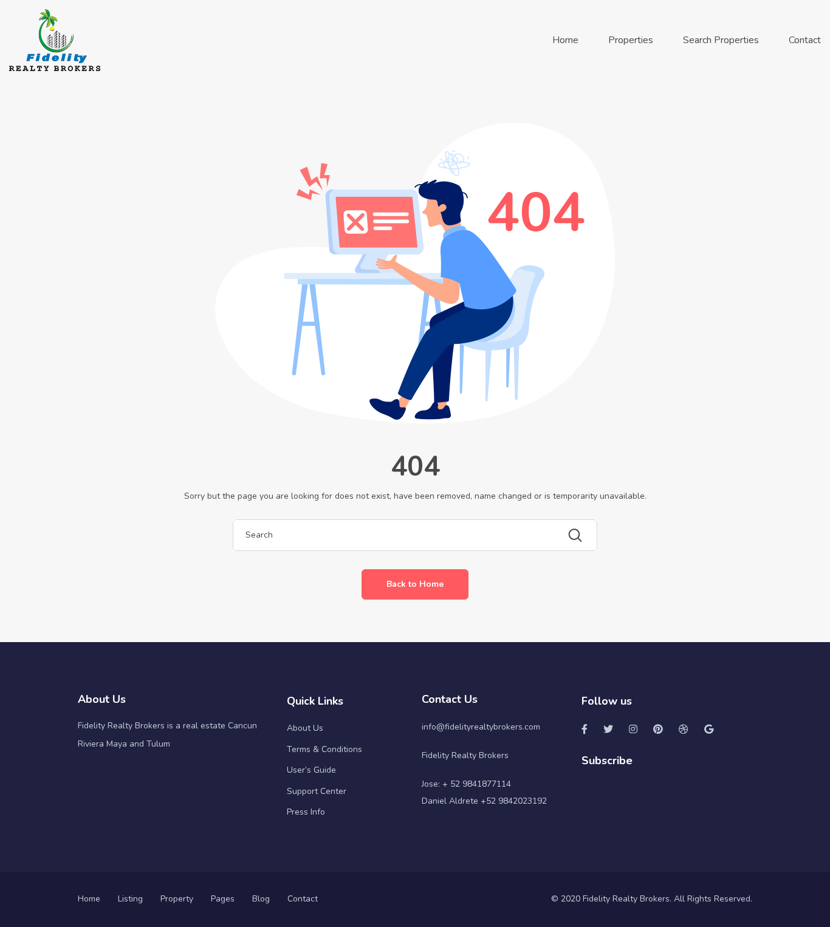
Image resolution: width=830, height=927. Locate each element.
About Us (305, 728)
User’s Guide (311, 770)
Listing (130, 899)
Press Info (306, 812)
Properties (630, 40)
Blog (261, 899)
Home (565, 40)
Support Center (316, 791)
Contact (805, 40)
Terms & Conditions (324, 749)
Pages (223, 899)
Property (176, 899)
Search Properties (721, 40)
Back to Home (415, 584)
